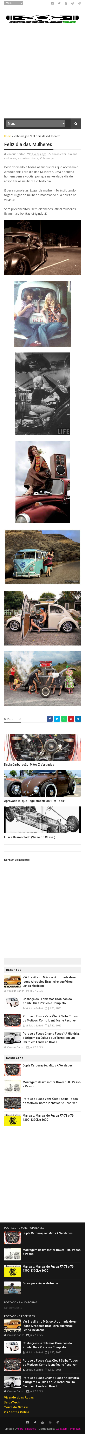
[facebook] (52, 3)
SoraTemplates (27, 1428)
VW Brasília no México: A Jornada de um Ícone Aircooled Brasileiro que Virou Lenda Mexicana (50, 981)
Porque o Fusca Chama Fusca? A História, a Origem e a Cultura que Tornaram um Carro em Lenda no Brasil (51, 1038)
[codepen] (72, 3)
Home (8, 136)
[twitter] (59, 3)
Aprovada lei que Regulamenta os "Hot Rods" (34, 801)
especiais (24, 158)
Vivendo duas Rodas (19, 1397)
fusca (34, 158)
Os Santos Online (17, 1412)
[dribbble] (79, 3)
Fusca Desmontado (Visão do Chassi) (29, 837)
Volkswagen (21, 136)
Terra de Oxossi (16, 1407)
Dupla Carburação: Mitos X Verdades (29, 764)
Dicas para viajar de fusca (40, 1283)
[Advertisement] (42, 72)
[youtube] (66, 3)
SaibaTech (12, 1402)
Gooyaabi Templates (68, 1428)
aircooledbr (59, 154)
